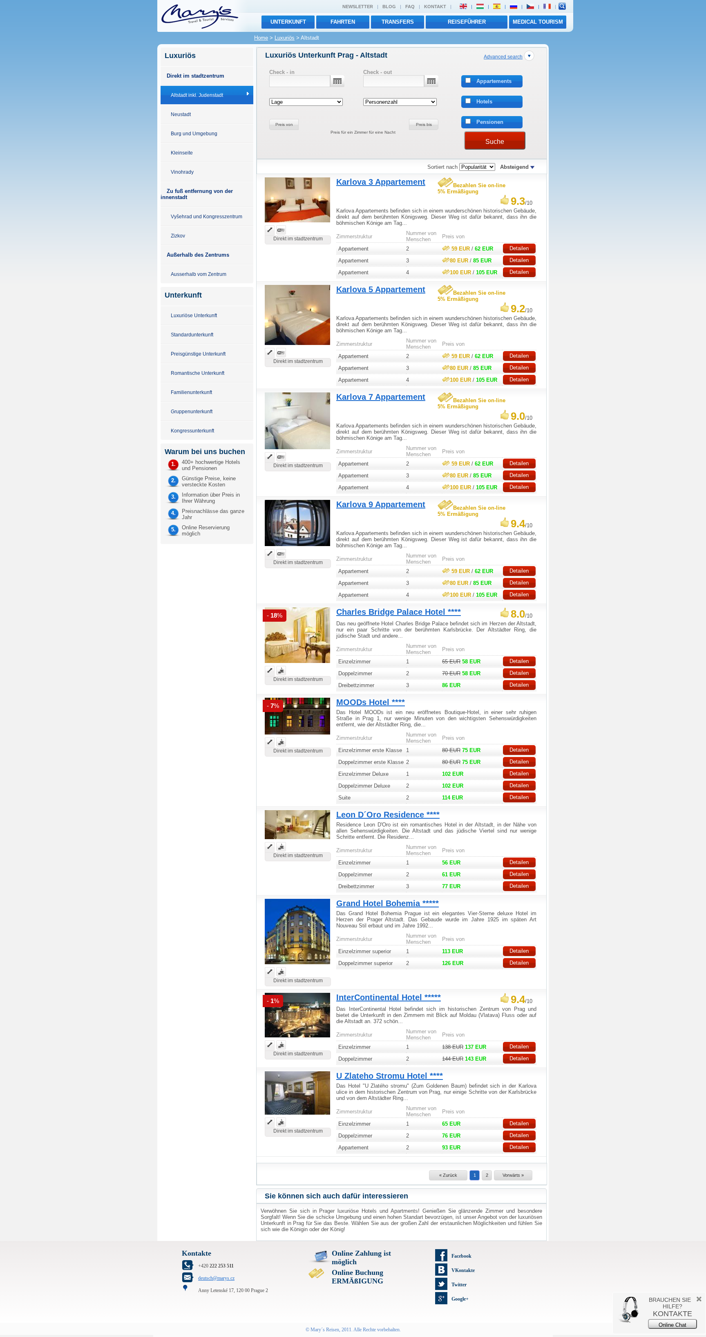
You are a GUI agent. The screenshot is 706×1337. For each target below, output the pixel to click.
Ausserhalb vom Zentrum (198, 274)
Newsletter (357, 6)
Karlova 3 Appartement (380, 181)
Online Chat (672, 1325)
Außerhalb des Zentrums (198, 255)
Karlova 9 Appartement (380, 504)
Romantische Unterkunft (197, 373)
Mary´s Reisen (325, 1330)
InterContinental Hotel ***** (388, 997)
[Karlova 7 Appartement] (297, 450)
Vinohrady (182, 172)
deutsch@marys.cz (216, 1278)
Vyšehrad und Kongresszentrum (206, 216)
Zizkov (178, 235)
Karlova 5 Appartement (380, 289)
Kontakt (435, 6)
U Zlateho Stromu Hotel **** (389, 1075)
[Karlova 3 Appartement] (297, 223)
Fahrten (343, 22)
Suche (494, 141)
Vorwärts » (513, 1175)
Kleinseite (182, 152)
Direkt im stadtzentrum (195, 76)
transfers (398, 22)
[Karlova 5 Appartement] (297, 346)
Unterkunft (288, 22)
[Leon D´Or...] (297, 840)
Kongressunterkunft (192, 430)
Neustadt (181, 114)
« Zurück (448, 1175)
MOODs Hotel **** (370, 702)
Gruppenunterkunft (191, 411)
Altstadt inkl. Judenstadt (197, 95)
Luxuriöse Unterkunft (194, 315)
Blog (389, 6)
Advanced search (503, 56)
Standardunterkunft (192, 334)
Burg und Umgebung (194, 133)
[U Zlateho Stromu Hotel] (297, 1116)
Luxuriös (285, 38)
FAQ (410, 6)
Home (261, 38)
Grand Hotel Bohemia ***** (387, 903)
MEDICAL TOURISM (538, 22)
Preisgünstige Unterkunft (198, 353)
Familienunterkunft (191, 392)
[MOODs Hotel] (297, 735)
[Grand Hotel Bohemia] (297, 965)
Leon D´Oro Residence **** (388, 814)
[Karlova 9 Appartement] (297, 547)
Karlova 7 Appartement (380, 396)
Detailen (519, 248)
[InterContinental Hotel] (297, 1038)
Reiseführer (467, 22)
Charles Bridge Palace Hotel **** (398, 611)
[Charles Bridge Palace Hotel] (297, 664)
